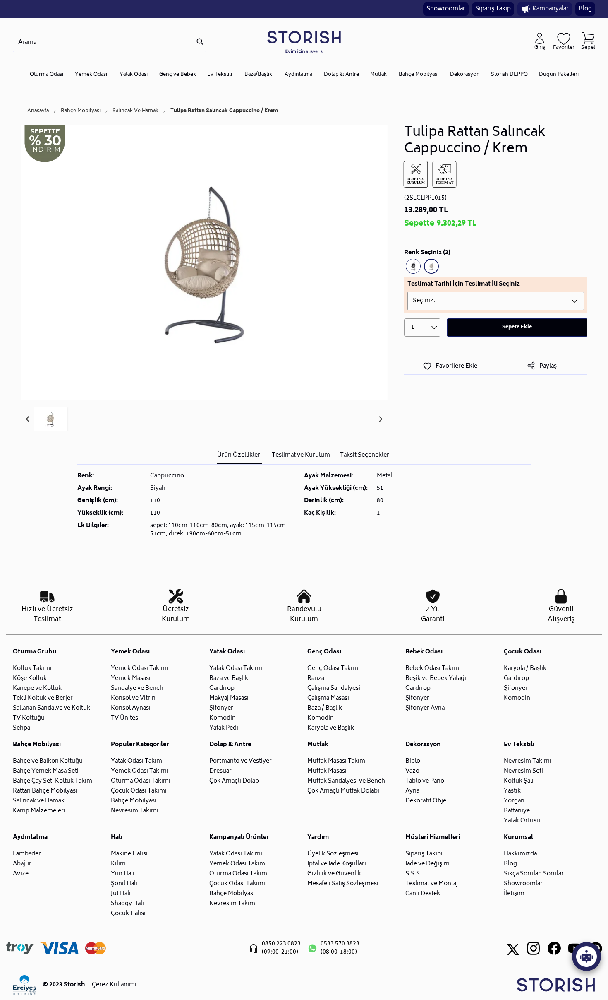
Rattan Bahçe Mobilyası (45, 791)
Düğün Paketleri (559, 74)
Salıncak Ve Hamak (135, 111)
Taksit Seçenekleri (365, 455)
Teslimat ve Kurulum (301, 455)
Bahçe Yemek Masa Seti (46, 771)
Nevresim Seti (523, 771)
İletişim (514, 894)
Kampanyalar (550, 9)
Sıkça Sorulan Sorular (534, 874)
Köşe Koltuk (30, 678)
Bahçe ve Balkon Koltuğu (48, 761)
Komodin (222, 718)
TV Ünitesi (125, 718)
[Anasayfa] (304, 41)
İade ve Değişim (427, 864)
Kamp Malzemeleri (39, 811)
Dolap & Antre (341, 74)
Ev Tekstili (219, 74)
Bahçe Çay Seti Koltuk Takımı (53, 781)
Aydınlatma (298, 74)
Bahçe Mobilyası (418, 74)
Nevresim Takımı (134, 811)
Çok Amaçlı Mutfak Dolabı (343, 791)
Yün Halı (122, 874)
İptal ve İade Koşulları (336, 864)
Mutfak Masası (327, 771)
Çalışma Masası (328, 698)
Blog (585, 9)
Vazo (412, 771)
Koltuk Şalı (519, 781)
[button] (50, 419)
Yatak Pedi (223, 728)
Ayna (412, 791)
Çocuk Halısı (128, 913)
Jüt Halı (121, 894)
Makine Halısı (129, 854)
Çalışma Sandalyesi (333, 688)
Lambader (27, 854)
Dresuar (220, 771)
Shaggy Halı (127, 904)
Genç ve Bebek (177, 74)
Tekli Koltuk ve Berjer (43, 698)
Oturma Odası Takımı (140, 781)
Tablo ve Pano (424, 781)
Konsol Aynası (131, 708)
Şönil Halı (124, 884)
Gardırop (222, 688)
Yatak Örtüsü (522, 821)
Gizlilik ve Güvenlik (334, 874)
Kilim (118, 864)
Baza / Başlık (324, 708)
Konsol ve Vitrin (133, 698)
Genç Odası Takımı (333, 668)
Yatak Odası (134, 74)
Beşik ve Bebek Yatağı (435, 678)
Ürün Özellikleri (239, 455)
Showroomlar (445, 9)
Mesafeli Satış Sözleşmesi (342, 884)
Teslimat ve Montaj (431, 884)
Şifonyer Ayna (425, 708)
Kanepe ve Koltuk (37, 688)
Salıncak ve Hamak (39, 801)
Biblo (412, 761)
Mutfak (378, 74)
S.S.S (412, 874)
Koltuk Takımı (32, 668)
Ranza (315, 678)
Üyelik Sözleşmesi (333, 854)
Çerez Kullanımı (114, 985)
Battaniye (517, 811)
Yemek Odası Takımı (139, 668)
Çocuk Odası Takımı (139, 791)
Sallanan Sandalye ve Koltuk (51, 708)
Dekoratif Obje (425, 801)
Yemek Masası (131, 678)
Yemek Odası (91, 74)
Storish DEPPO (509, 74)
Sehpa (21, 728)
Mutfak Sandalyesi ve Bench (346, 781)
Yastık (512, 791)
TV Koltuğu (29, 718)
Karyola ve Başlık (330, 728)
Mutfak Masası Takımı (337, 761)
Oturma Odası (46, 74)
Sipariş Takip (493, 9)
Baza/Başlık (258, 74)
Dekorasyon (465, 74)
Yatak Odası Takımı (235, 668)
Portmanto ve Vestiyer (240, 761)
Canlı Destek (422, 894)
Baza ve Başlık (228, 678)
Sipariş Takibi (424, 854)
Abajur (22, 864)
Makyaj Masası (229, 698)
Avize (21, 874)
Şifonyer (221, 708)
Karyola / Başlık (525, 668)
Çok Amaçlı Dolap (234, 781)
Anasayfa (38, 111)
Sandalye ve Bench (137, 688)
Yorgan (514, 801)
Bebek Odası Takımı (433, 668)
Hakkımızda (520, 854)
